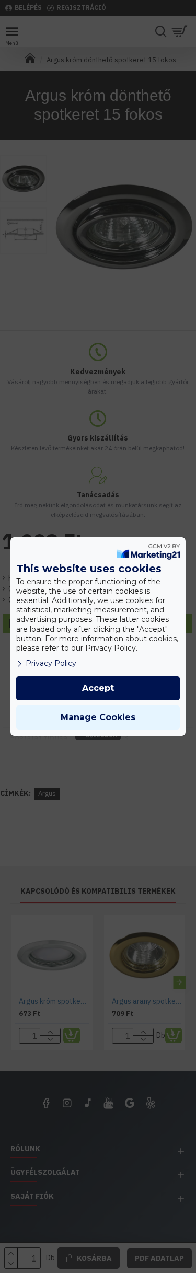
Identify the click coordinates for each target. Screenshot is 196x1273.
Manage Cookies (98, 717)
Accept (98, 688)
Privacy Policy (51, 663)
